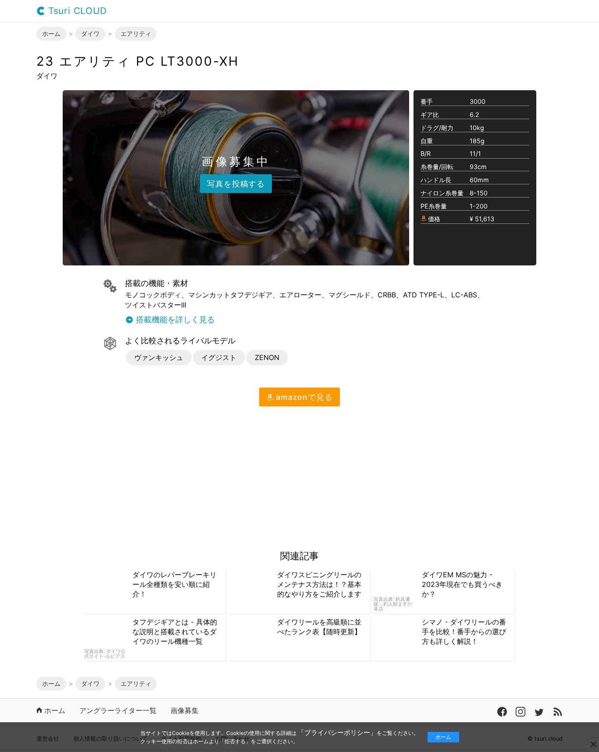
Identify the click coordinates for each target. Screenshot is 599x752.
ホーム (443, 737)
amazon (302, 397)
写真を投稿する (236, 183)
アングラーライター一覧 (118, 710)
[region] (110, 474)
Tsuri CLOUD (76, 11)
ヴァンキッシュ (158, 357)
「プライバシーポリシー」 (337, 732)
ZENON (267, 357)
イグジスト (218, 357)
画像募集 (185, 710)
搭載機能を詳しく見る (174, 319)
